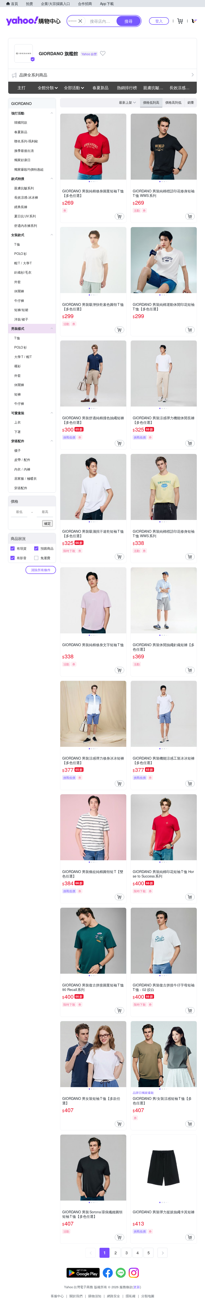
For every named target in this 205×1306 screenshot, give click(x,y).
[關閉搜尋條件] (80, 21)
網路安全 (113, 1296)
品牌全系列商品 (33, 75)
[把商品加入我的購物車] (119, 216)
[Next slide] (123, 146)
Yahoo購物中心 (33, 21)
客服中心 (57, 1296)
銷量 (191, 102)
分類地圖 (147, 1296)
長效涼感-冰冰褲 (181, 87)
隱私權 (131, 1296)
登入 (159, 20)
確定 (47, 523)
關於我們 (76, 1296)
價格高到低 (173, 102)
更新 (137, 1287)
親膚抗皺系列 (155, 87)
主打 (22, 87)
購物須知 (94, 1296)
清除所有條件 (40, 569)
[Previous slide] (63, 146)
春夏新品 (100, 87)
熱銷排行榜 (127, 87)
